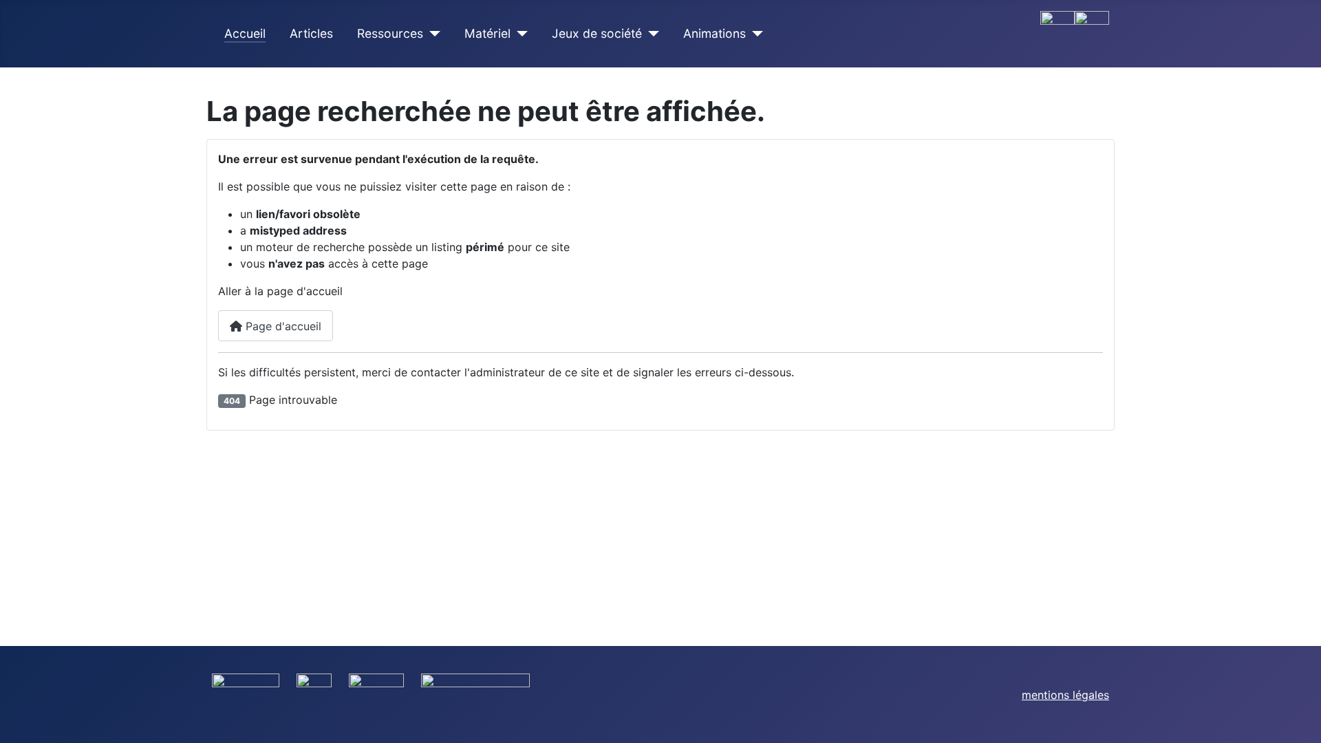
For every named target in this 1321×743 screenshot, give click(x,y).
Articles (311, 33)
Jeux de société (597, 33)
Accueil (245, 33)
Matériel (487, 33)
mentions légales (1065, 695)
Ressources (390, 33)
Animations (714, 33)
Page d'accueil (281, 326)
